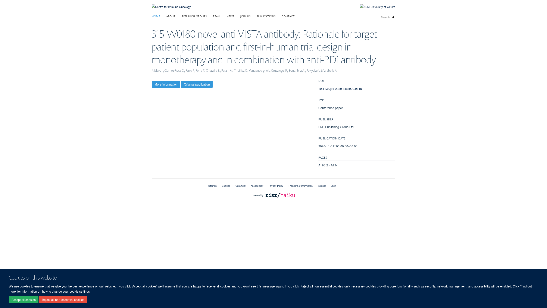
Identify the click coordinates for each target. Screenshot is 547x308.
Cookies (226, 185)
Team (216, 16)
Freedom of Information (300, 185)
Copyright (240, 185)
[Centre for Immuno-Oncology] (171, 4)
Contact (288, 16)
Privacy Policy (276, 185)
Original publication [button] (197, 84)
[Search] (393, 17)
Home (156, 16)
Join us (245, 16)
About (170, 16)
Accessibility (257, 185)
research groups (194, 16)
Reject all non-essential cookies (63, 300)
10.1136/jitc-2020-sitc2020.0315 (340, 88)
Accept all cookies (24, 300)
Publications (266, 16)
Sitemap (212, 185)
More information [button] (166, 84)
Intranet (322, 185)
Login (333, 185)
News (230, 16)
